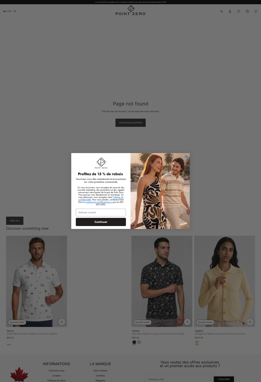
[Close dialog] (186, 156)
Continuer (100, 222)
